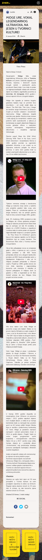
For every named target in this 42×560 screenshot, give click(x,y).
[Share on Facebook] (16, 508)
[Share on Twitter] (21, 508)
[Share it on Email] (26, 508)
